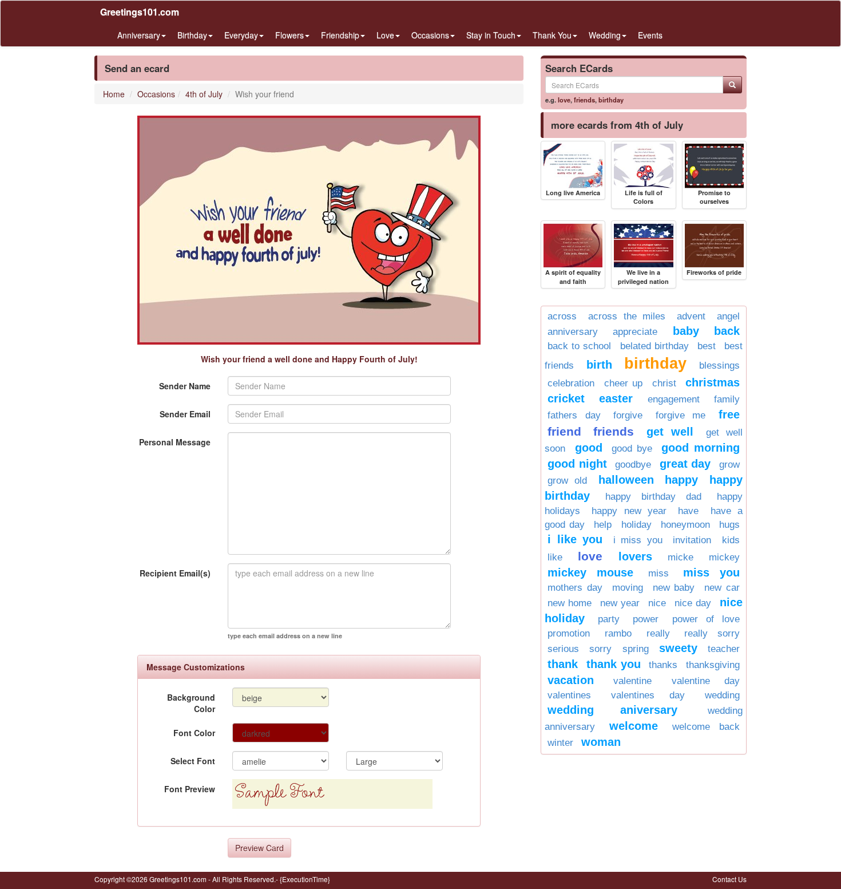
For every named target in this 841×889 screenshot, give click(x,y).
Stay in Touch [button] (490, 35)
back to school (579, 346)
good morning (700, 447)
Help (603, 524)
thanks (663, 664)
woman (601, 742)
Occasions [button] (430, 35)
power (645, 619)
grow (729, 464)
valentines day (648, 695)
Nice (657, 603)
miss (658, 573)
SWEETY (678, 648)
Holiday (636, 524)
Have (688, 510)
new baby (674, 587)
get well (669, 431)
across (562, 316)
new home (570, 603)
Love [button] (385, 35)
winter (560, 742)
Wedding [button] (605, 35)
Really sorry (712, 633)
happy (681, 479)
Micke (680, 557)
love (564, 99)
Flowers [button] (289, 35)
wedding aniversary (612, 710)
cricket (566, 398)
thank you (613, 664)
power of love (706, 619)
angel (728, 316)
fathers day (574, 415)
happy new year (629, 510)
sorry (600, 648)
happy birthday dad (653, 496)
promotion (569, 633)
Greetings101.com (139, 11)
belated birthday (654, 346)
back (727, 331)
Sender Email (185, 414)
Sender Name (185, 386)
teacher (724, 648)
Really (658, 633)
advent (691, 316)
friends (584, 99)
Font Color (194, 732)
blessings (719, 365)
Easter (616, 398)
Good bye (632, 448)
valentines (569, 695)
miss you (711, 572)
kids (731, 540)
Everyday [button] (241, 35)
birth (599, 364)
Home (114, 94)
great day (685, 463)
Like (555, 557)
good (588, 447)
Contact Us (729, 879)
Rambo (618, 633)
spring (635, 648)
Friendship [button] (340, 35)
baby (686, 331)
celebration (571, 383)
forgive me (681, 415)
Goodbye (633, 464)
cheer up (623, 383)
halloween (626, 479)
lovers (635, 556)
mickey (724, 557)
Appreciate (635, 331)
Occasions (156, 94)
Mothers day (575, 587)
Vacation (571, 680)
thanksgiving (713, 664)
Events (650, 35)
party (609, 619)
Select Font (192, 760)
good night (577, 463)
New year (620, 603)
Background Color (191, 703)
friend (564, 431)
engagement (674, 399)
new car (722, 587)
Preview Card (259, 848)
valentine (632, 680)
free (729, 414)
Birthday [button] (192, 35)
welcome (633, 726)
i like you (575, 539)
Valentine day (706, 680)
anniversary (573, 331)
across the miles (627, 316)
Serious (563, 648)
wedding (722, 695)
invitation (692, 540)
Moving (627, 587)
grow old (567, 480)
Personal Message (175, 442)
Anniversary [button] (138, 35)
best (706, 346)
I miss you (638, 540)
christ (664, 383)
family (727, 399)
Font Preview (189, 789)
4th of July (204, 94)
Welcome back (706, 726)
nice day (693, 603)
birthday (611, 99)
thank (563, 664)
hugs (729, 524)
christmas (712, 382)
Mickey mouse (590, 572)
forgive (627, 415)
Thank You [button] (552, 35)
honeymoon (685, 524)
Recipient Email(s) (175, 573)
